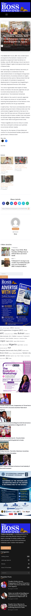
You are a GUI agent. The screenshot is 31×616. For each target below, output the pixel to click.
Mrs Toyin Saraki (4, 345)
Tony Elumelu (27, 355)
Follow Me (15, 228)
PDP (9, 348)
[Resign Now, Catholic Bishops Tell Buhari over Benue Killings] (7, 179)
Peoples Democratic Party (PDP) (11, 350)
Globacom (16, 338)
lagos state (9, 341)
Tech (18, 356)
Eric (5, 45)
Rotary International (17, 353)
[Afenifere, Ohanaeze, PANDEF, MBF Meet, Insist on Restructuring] (21, 160)
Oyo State (26, 344)
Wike (10, 358)
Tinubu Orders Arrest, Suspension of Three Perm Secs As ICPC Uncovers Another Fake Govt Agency (15, 408)
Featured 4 (2, 338)
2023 (1, 328)
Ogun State (20, 345)
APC (2, 333)
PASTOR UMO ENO (3, 348)
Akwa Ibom (17, 328)
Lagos (2, 341)
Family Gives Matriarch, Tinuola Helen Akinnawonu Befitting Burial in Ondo (17, 605)
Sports (12, 356)
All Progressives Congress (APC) (11, 330)
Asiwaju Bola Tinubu (9, 333)
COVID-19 (27, 333)
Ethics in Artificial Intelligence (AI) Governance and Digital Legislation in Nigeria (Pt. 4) (18, 594)
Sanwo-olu (26, 353)
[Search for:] (11, 274)
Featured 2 (20, 336)
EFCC (10, 336)
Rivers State (4, 353)
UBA (7, 358)
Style (15, 355)
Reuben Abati (25, 350)
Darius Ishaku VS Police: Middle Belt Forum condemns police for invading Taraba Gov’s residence (7, 167)
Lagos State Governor (19, 341)
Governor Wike (23, 338)
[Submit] (29, 572)
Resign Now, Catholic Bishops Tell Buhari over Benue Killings (7, 185)
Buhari (21, 333)
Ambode (25, 330)
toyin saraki (2, 358)
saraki (2, 356)
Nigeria (13, 344)
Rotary (10, 353)
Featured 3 (26, 336)
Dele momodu (4, 336)
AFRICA (12, 328)
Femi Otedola (9, 338)
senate (8, 356)
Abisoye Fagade (6, 328)
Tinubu (22, 356)
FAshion (14, 336)
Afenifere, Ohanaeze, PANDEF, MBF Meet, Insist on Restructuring (21, 166)
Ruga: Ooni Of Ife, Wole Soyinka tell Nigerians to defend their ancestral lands (20, 252)
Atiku (15, 334)
